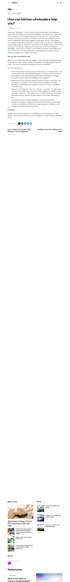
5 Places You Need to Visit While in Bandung (52, 525)
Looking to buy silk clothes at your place (49, 130)
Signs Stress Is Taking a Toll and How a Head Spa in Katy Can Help (20, 523)
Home (9, 9)
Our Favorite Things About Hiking (53, 506)
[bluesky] (31, 123)
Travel (40, 576)
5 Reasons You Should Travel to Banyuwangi (53, 516)
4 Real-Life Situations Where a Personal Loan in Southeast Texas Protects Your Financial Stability (24, 531)
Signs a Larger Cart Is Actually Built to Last (24, 538)
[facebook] (22, 123)
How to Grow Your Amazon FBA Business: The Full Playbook (19, 130)
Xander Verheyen (16, 13)
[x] (19, 123)
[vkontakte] (25, 123)
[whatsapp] (28, 123)
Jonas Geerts (12, 575)
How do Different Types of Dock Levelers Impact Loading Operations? (24, 547)
